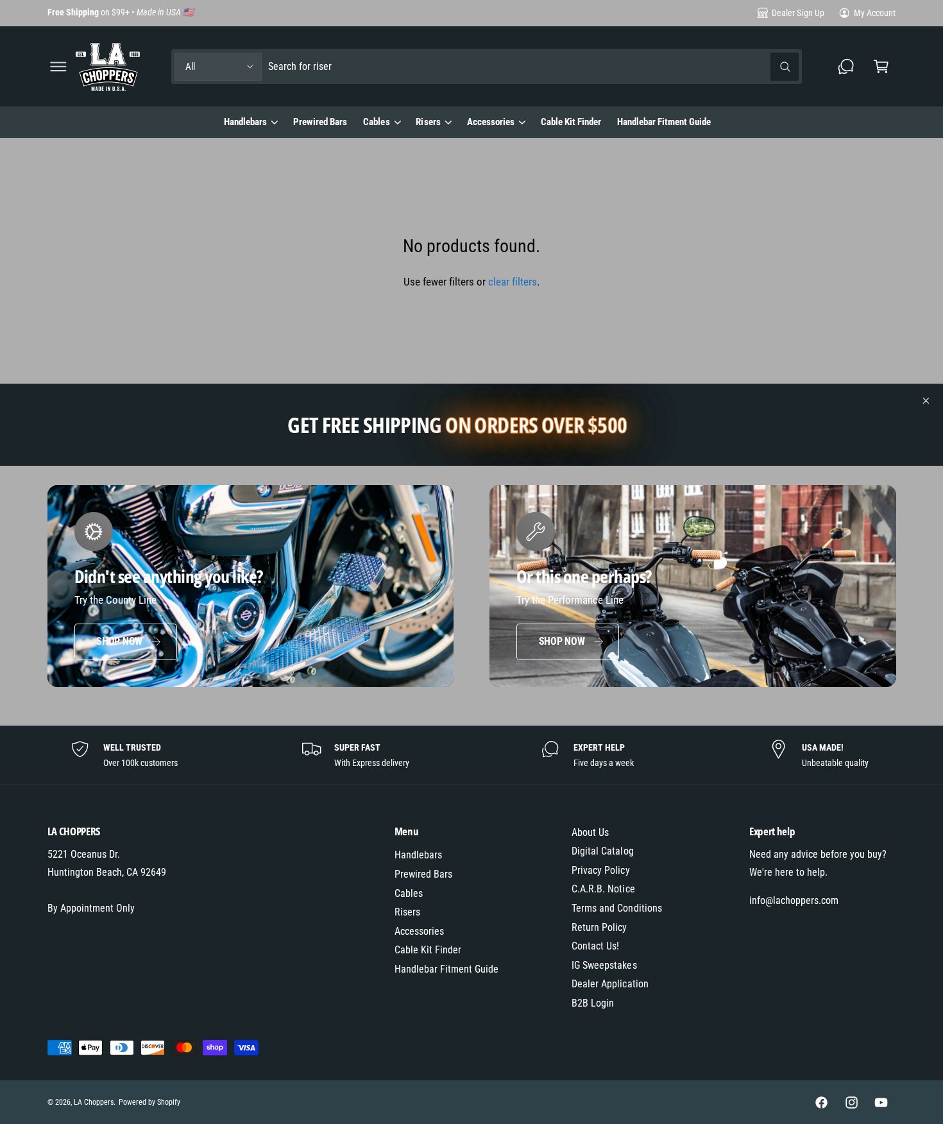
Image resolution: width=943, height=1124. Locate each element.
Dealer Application (610, 984)
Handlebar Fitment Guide (446, 969)
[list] (471, 755)
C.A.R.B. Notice (603, 889)
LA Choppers (94, 1102)
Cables (376, 122)
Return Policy (599, 927)
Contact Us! (595, 946)
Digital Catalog (602, 851)
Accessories (490, 122)
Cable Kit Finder (428, 950)
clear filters (512, 281)
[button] (58, 66)
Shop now (119, 641)
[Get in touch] (846, 66)
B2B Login (593, 1003)
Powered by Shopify (149, 1102)
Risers (428, 122)
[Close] (926, 401)
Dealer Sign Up (798, 13)
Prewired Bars (423, 874)
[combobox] (534, 66)
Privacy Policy (600, 870)
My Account (875, 13)
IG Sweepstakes (604, 965)
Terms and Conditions (616, 908)
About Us (590, 832)
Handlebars (245, 122)
